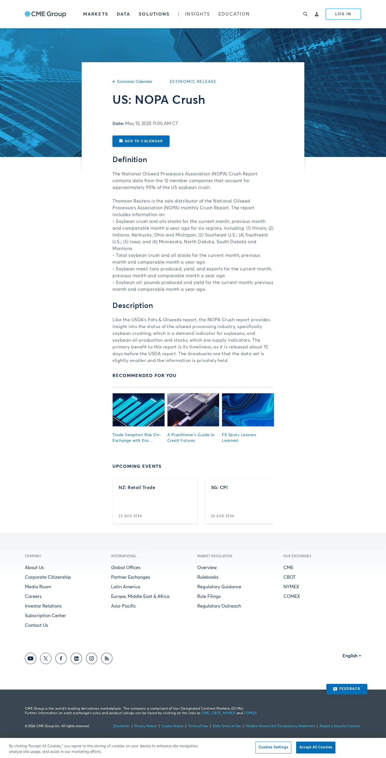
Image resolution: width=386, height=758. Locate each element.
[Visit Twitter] (45, 659)
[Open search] (305, 14)
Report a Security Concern (340, 726)
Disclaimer (121, 726)
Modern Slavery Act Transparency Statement (280, 726)
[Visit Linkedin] (76, 659)
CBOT (289, 577)
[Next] (264, 501)
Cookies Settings (273, 747)
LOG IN (343, 14)
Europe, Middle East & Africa (140, 596)
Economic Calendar (134, 82)
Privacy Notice (146, 726)
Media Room (38, 587)
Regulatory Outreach (219, 606)
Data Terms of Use (227, 726)
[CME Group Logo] (45, 14)
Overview (207, 567)
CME (288, 567)
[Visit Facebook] (61, 659)
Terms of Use (198, 726)
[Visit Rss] (106, 659)
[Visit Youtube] (30, 659)
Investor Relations (43, 606)
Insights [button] (197, 14)
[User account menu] (317, 14)
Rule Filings (209, 596)
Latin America (125, 587)
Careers (33, 596)
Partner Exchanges (130, 577)
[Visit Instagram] (91, 659)
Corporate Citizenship (48, 577)
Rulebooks (207, 577)
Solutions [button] (154, 14)
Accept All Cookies (315, 747)
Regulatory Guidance (219, 587)
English (350, 656)
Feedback (350, 689)
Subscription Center (45, 615)
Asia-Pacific (123, 606)
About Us (34, 567)
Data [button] (123, 14)
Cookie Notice (172, 726)
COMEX (291, 596)
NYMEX (291, 587)
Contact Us (36, 625)
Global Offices (125, 567)
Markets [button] (95, 14)
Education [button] (234, 14)
